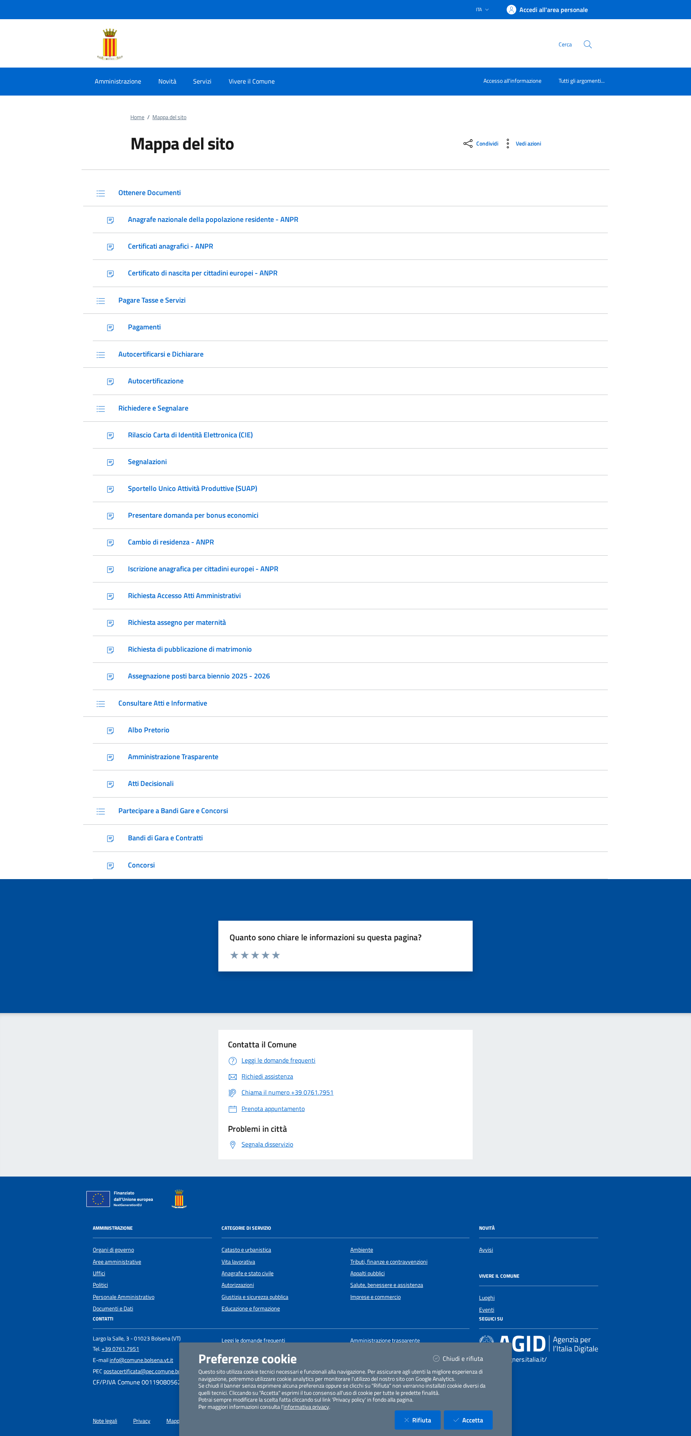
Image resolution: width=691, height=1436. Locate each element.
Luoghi (487, 1297)
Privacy (141, 1420)
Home (137, 117)
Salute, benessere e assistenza (386, 1284)
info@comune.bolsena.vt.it (141, 1360)
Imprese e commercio (375, 1296)
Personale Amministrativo (123, 1296)
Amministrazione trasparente (385, 1340)
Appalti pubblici (367, 1273)
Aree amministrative (117, 1261)
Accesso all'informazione (512, 80)
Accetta (477, 1420)
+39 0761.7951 (120, 1348)
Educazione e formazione (251, 1308)
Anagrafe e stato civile (248, 1273)
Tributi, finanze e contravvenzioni (388, 1261)
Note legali (105, 1420)
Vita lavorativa (238, 1261)
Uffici (99, 1273)
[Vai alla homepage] (118, 44)
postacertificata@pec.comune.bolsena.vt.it (154, 1371)
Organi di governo (113, 1249)
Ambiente (361, 1249)
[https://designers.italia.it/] (538, 1344)
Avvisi (486, 1249)
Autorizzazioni (238, 1284)
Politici (100, 1284)
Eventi (486, 1309)
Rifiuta (426, 1420)
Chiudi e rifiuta (468, 1358)
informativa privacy (306, 1406)
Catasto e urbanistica (246, 1249)
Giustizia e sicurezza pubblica (255, 1296)
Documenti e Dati (113, 1308)
